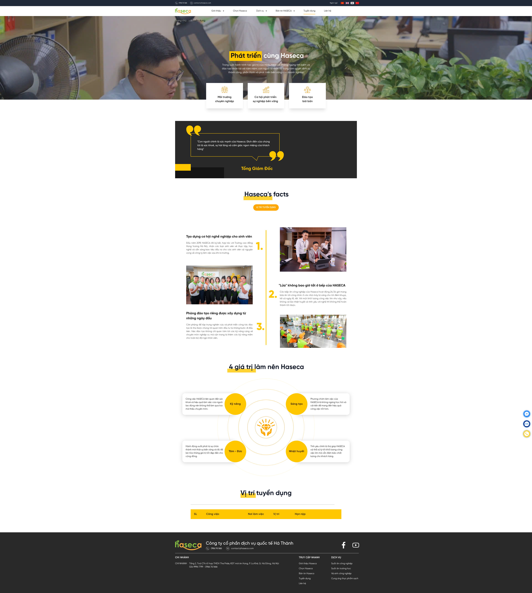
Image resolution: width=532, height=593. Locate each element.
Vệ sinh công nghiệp (341, 573)
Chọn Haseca (240, 11)
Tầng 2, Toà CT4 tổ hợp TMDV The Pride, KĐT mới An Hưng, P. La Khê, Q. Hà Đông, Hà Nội (234, 563)
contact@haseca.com (202, 3)
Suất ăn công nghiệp (341, 563)
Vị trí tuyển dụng (266, 207)
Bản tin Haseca (306, 573)
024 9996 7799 (196, 567)
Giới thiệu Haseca (308, 563)
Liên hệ (327, 11)
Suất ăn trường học (341, 568)
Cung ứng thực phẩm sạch (344, 578)
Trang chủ (180, 20)
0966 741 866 (183, 3)
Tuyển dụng (309, 11)
